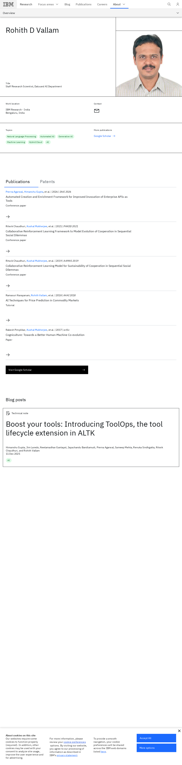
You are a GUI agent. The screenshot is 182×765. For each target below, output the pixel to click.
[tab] (21, 181)
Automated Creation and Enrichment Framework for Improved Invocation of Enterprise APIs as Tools (67, 198)
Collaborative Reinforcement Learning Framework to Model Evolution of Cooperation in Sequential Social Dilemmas (68, 233)
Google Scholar (102, 136)
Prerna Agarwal (14, 191)
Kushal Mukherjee (37, 226)
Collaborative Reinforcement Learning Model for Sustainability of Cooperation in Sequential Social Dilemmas (68, 267)
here (103, 751)
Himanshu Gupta (33, 191)
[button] (179, 731)
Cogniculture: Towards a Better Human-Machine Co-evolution (45, 335)
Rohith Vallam (39, 295)
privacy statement (67, 755)
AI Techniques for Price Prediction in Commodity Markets (42, 300)
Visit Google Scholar (20, 369)
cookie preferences (75, 742)
